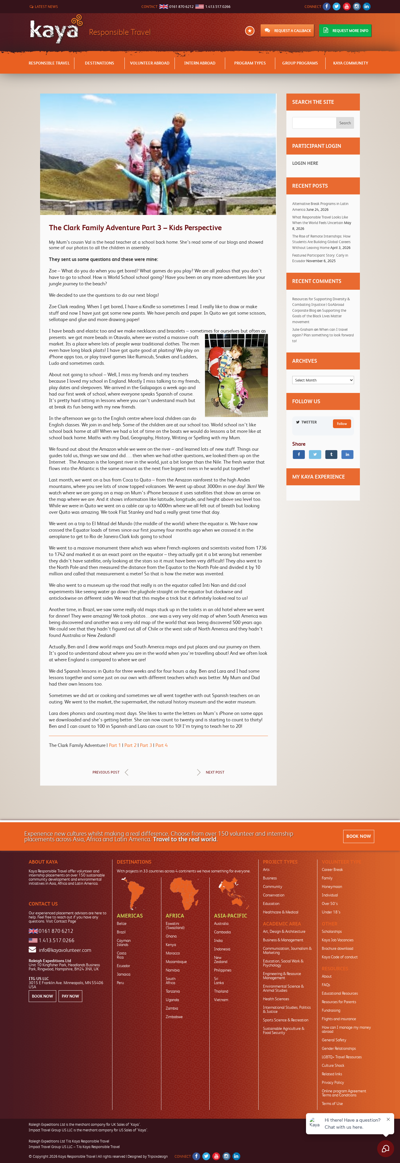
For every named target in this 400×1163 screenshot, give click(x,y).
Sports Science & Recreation (285, 1020)
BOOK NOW (358, 836)
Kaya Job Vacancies (337, 939)
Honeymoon (332, 886)
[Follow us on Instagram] (356, 6)
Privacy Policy (333, 1082)
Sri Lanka (219, 980)
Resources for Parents (339, 1001)
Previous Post (106, 772)
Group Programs (300, 63)
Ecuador (123, 965)
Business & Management (283, 939)
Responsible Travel (49, 63)
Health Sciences (276, 998)
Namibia (173, 970)
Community (272, 886)
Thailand (221, 991)
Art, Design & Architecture (284, 931)
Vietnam (221, 999)
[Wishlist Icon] (249, 31)
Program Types (250, 63)
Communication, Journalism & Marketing (287, 950)
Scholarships (332, 931)
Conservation (273, 895)
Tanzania (173, 991)
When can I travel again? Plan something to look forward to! (323, 335)
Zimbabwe (174, 1016)
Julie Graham (302, 329)
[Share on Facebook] (298, 455)
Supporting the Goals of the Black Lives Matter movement (319, 316)
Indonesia (222, 949)
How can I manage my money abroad (346, 1029)
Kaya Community (350, 63)
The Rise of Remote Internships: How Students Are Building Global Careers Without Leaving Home (321, 242)
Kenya (171, 944)
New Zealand (220, 959)
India (218, 940)
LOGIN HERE (305, 163)
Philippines (222, 970)
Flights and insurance (339, 1018)
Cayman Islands (124, 942)
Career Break (332, 869)
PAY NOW (70, 996)
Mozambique (176, 961)
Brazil (121, 932)
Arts (266, 869)
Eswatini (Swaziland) (175, 925)
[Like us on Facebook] (326, 6)
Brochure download (337, 948)
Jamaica (123, 974)
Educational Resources (340, 993)
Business (270, 878)
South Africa (170, 980)
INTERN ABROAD (200, 63)
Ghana (171, 936)
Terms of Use (332, 1103)
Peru (120, 982)
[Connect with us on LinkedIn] (366, 6)
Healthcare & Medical (280, 912)
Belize (122, 923)
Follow (342, 424)
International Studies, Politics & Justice (287, 1009)
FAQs (326, 984)
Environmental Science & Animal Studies (283, 988)
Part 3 (146, 745)
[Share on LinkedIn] (347, 455)
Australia (221, 923)
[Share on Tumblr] (331, 455)
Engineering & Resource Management (282, 975)
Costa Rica (121, 955)
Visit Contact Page (61, 921)
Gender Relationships (339, 1048)
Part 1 (115, 745)
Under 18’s (331, 912)
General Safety (334, 1039)
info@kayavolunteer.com (65, 950)
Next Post (215, 772)
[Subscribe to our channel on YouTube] (346, 6)
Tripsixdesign (158, 1156)
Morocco (173, 953)
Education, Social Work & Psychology (283, 963)
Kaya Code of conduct (340, 957)
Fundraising (331, 1010)
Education (271, 903)
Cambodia (222, 932)
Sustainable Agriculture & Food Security (283, 1030)
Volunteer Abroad (150, 63)
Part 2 (130, 745)
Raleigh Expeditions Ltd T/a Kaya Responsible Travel (69, 1141)
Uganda (172, 999)
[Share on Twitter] (315, 455)
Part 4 (161, 745)
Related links (332, 1074)
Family (327, 878)
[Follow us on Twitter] (336, 6)
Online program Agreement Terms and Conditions (344, 1093)
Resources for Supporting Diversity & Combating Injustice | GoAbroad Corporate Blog (321, 305)
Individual (330, 895)
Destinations (99, 63)
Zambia (172, 1008)
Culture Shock (333, 1065)
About (327, 976)
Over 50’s (330, 903)
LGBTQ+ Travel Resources (342, 1057)
